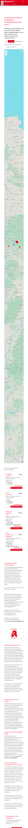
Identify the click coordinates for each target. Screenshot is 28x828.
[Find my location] (22, 51)
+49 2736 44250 (10, 522)
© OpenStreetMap (18, 461)
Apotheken (14, 4)
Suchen (11, 41)
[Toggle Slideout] (23, 2)
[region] (14, 256)
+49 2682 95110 (10, 501)
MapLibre (12, 461)
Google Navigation (18, 485)
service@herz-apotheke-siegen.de (12, 546)
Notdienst (7, 4)
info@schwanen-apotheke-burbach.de (13, 524)
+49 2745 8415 (10, 483)
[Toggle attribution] (22, 461)
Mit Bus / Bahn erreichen (17, 487)
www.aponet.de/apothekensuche (16, 621)
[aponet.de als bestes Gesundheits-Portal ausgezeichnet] (2, 3)
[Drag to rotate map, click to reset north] (6, 54)
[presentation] (23, 4)
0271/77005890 (10, 543)
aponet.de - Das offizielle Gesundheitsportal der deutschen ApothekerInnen (10, 1)
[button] (14, 244)
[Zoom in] (6, 51)
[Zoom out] (6, 53)
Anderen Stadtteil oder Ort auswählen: (12, 44)
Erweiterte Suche (19, 41)
